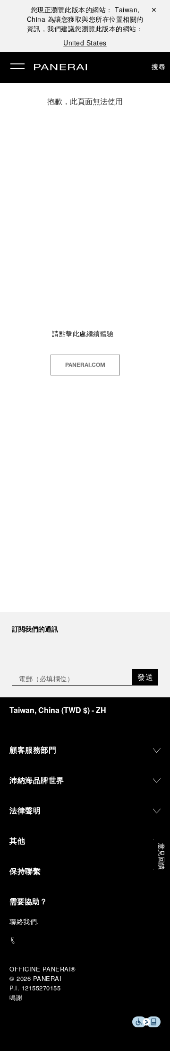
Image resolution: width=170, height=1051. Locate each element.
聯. (24, 921)
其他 (17, 840)
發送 (145, 676)
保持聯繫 (25, 870)
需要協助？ (28, 901)
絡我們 (27, 921)
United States (85, 42)
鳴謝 (15, 997)
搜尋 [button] (158, 66)
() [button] (57, 709)
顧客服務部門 (32, 749)
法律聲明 (25, 810)
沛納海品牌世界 (36, 780)
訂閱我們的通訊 (35, 628)
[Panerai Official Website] (60, 67)
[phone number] (85, 940)
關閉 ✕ (154, 9)
